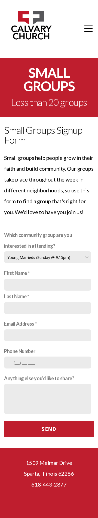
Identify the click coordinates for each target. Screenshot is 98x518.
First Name (15, 273)
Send (49, 429)
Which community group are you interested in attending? (38, 240)
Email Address (19, 324)
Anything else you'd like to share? (39, 378)
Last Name (15, 296)
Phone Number (19, 351)
